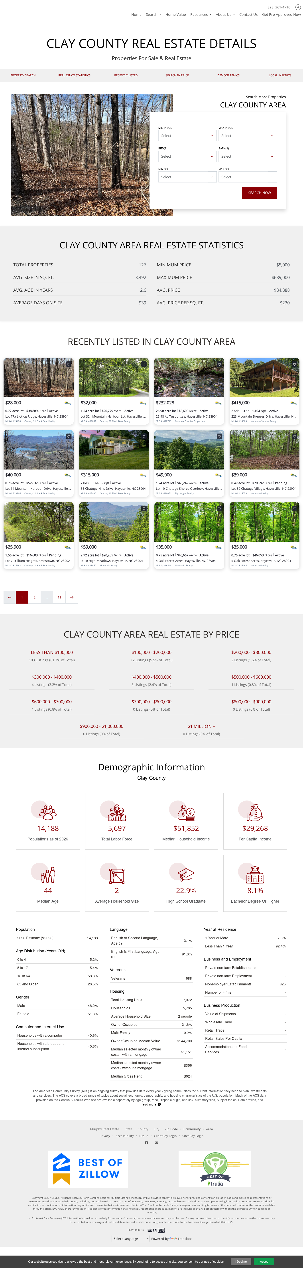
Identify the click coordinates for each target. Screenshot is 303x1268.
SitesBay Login (193, 1136)
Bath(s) (223, 148)
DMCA (143, 1136)
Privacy (105, 1136)
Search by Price (177, 75)
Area (209, 1129)
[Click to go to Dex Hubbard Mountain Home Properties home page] (40, 10)
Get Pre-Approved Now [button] (281, 14)
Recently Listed (126, 75)
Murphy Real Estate (104, 1129)
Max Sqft (225, 169)
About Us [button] (224, 14)
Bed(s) (162, 148)
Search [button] (152, 14)
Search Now (259, 192)
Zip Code (171, 1129)
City (156, 1129)
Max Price (225, 127)
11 (59, 597)
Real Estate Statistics (74, 75)
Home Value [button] (175, 14)
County (143, 1129)
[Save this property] (68, 364)
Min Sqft (164, 169)
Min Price (165, 127)
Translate (185, 1238)
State (128, 1129)
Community (192, 1129)
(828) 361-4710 (278, 7)
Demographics (228, 75)
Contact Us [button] (248, 14)
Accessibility (125, 1136)
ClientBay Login (165, 1136)
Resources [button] (199, 14)
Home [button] (136, 14)
